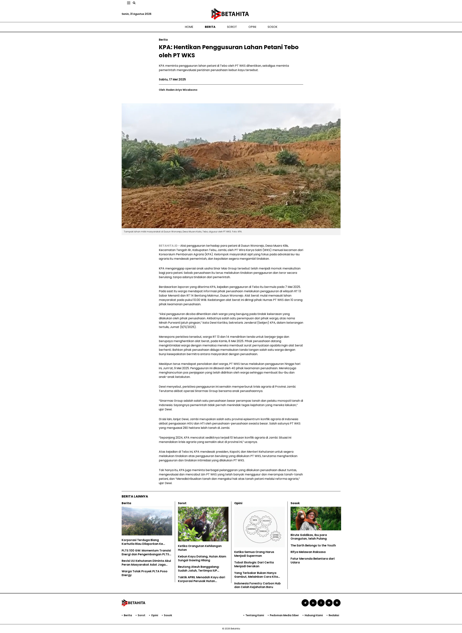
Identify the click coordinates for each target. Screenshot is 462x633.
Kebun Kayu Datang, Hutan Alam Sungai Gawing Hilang (202, 558)
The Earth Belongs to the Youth (313, 545)
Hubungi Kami (314, 615)
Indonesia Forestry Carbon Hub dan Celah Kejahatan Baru (257, 585)
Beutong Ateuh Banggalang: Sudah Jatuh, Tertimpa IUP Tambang (198, 570)
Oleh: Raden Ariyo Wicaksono (178, 90)
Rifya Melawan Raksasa (308, 552)
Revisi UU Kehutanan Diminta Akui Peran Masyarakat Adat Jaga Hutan (146, 564)
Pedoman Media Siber (284, 615)
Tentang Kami (254, 615)
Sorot (232, 27)
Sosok (272, 27)
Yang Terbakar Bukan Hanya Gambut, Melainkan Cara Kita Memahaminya (256, 577)
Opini (252, 27)
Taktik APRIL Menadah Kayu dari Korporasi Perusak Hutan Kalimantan (201, 581)
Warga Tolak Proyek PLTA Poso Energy (144, 573)
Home (189, 27)
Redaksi (334, 615)
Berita (210, 27)
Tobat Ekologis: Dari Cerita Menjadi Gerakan (254, 564)
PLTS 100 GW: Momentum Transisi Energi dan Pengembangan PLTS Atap (146, 554)
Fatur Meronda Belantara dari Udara (313, 561)
